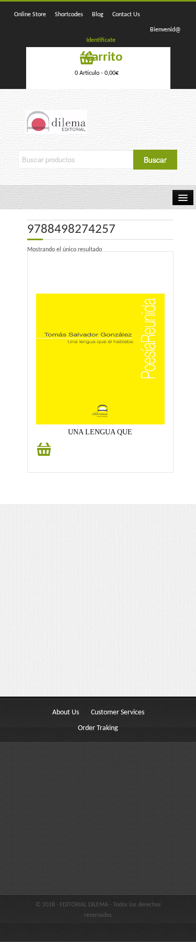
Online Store (30, 15)
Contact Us (126, 15)
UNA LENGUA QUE (100, 432)
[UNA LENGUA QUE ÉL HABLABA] (100, 359)
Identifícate (101, 40)
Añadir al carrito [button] (44, 455)
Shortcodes (69, 15)
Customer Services (117, 712)
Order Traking (98, 728)
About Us (65, 712)
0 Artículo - (97, 73)
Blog (97, 15)
